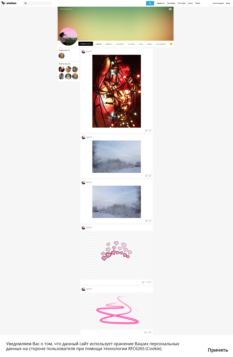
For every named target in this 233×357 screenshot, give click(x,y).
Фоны (190, 3)
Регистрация (218, 3)
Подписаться (85, 43)
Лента (98, 44)
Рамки (197, 3)
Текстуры (182, 3)
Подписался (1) (64, 50)
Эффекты (161, 3)
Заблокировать (66, 9)
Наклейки (171, 3)
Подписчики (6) (64, 64)
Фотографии (161, 44)
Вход (228, 3)
